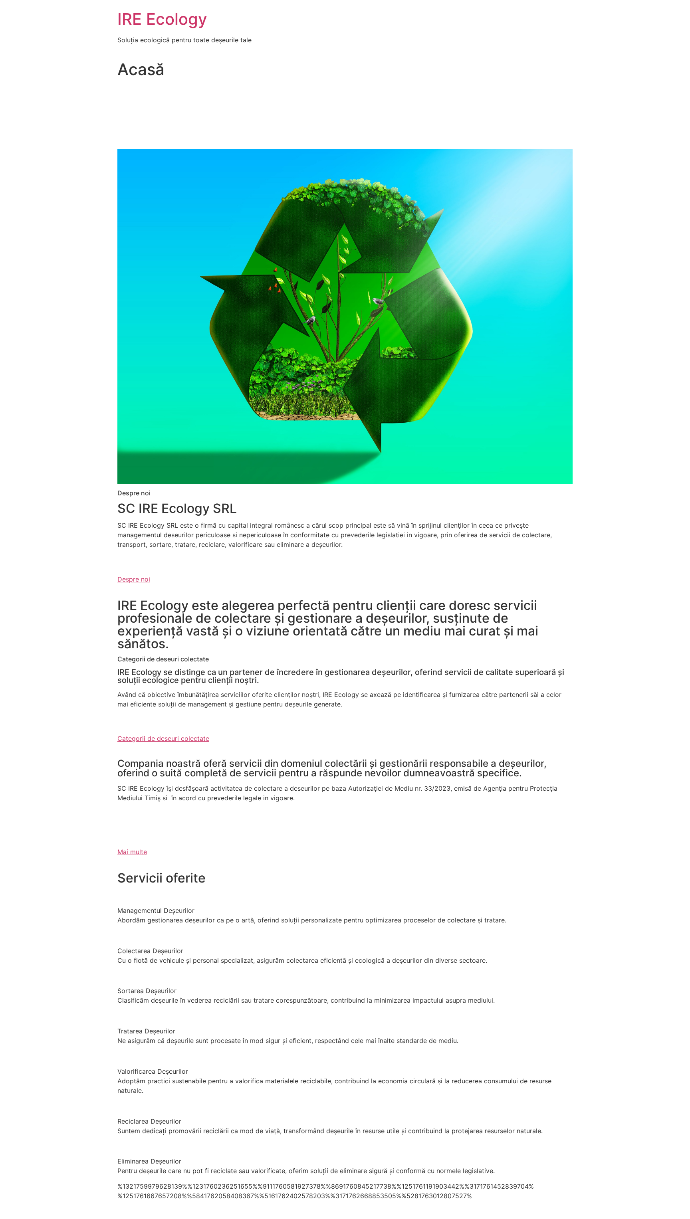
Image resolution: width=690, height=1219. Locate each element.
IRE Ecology (162, 19)
